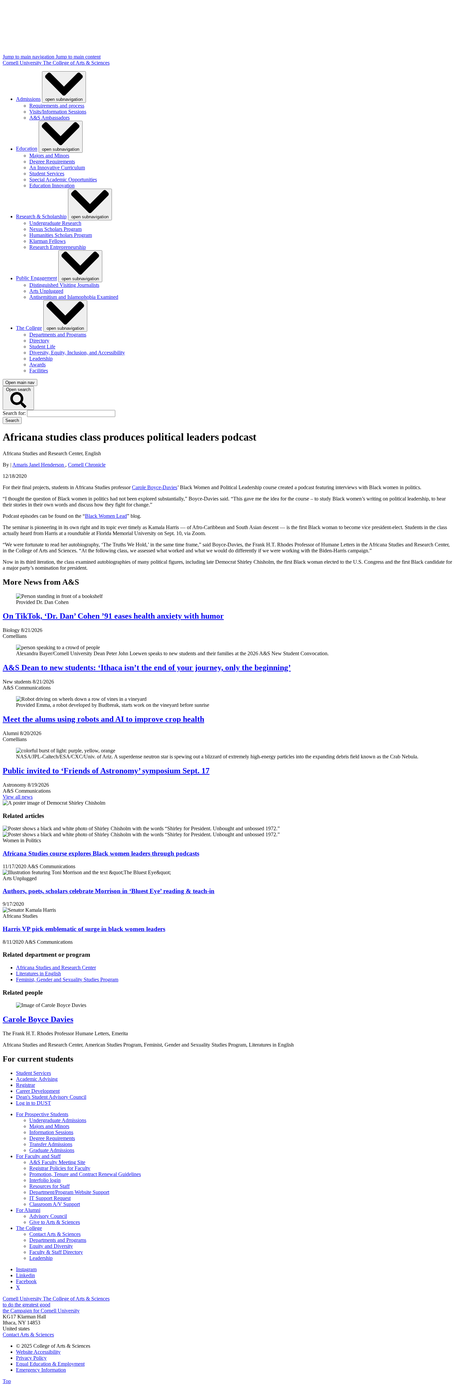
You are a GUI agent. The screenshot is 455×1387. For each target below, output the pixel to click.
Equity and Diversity (51, 1246)
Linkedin (25, 1275)
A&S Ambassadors (49, 117)
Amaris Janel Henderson (38, 465)
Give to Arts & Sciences (54, 1222)
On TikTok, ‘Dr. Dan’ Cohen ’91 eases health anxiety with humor (113, 616)
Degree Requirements (52, 161)
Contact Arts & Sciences (55, 1234)
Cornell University (23, 63)
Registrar (25, 1085)
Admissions (28, 99)
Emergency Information (41, 1370)
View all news (18, 797)
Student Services (46, 173)
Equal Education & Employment (50, 1364)
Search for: (15, 413)
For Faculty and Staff (38, 1156)
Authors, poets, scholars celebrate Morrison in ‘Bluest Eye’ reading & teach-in (109, 891)
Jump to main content (78, 57)
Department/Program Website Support (69, 1192)
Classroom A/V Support (54, 1204)
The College (29, 328)
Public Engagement (36, 278)
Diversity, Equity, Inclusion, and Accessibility (77, 352)
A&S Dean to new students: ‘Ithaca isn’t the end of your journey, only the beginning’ (147, 667)
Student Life (42, 346)
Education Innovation (52, 185)
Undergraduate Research (55, 223)
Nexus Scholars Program (55, 229)
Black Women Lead (106, 516)
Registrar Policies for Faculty (59, 1168)
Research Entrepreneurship (57, 247)
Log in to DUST (33, 1103)
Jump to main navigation (29, 57)
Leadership (41, 358)
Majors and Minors (49, 155)
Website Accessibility (38, 1352)
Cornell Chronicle (87, 465)
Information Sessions (51, 1132)
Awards (37, 364)
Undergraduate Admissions (57, 1120)
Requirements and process (56, 105)
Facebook (26, 1281)
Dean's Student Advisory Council (51, 1097)
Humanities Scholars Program (60, 235)
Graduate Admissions (51, 1150)
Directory (39, 340)
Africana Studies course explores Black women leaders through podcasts (101, 853)
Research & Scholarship (41, 216)
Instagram (26, 1269)
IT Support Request (50, 1198)
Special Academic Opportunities (63, 179)
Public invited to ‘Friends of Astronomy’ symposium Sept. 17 (106, 770)
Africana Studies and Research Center (56, 967)
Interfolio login (45, 1180)
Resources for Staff (49, 1186)
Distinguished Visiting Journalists (64, 285)
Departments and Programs (57, 334)
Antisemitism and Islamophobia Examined (73, 297)
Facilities (38, 370)
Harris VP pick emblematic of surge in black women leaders (84, 928)
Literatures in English (38, 973)
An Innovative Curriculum (57, 167)
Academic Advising (37, 1079)
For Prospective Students (42, 1114)
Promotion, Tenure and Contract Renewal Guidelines (85, 1174)
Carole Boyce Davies (38, 1019)
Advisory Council (48, 1216)
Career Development (38, 1091)
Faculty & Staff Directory (56, 1252)
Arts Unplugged (46, 291)
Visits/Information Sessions (57, 111)
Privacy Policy (31, 1358)
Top (7, 1381)
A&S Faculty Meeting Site (57, 1162)
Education (26, 149)
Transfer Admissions (50, 1144)
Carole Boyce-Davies (154, 487)
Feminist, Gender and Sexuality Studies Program (67, 979)
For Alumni (28, 1210)
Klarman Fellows (47, 241)
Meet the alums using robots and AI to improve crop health (103, 719)
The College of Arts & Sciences (76, 63)
